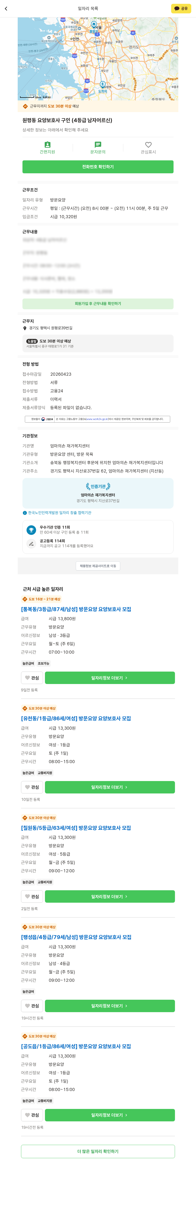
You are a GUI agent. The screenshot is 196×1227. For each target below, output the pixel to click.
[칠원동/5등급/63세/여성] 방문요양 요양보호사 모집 (76, 828)
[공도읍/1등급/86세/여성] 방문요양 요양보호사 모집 (76, 1046)
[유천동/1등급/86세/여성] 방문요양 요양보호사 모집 (76, 718)
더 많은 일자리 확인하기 (98, 1151)
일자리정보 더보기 (107, 677)
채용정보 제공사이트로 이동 (98, 566)
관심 (35, 677)
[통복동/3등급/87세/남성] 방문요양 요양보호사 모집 (76, 609)
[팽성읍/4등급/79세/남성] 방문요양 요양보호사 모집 (76, 937)
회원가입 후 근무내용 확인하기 (98, 303)
